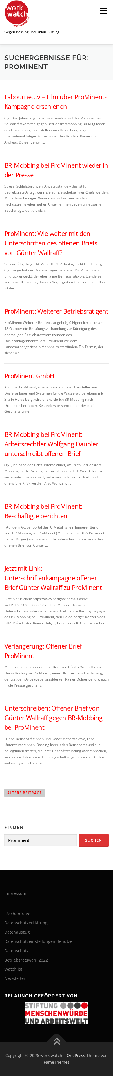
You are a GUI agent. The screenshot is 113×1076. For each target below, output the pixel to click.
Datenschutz (16, 950)
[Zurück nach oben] (56, 1041)
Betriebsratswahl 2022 (26, 960)
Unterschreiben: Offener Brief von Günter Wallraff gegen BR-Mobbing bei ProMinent (53, 718)
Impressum (15, 893)
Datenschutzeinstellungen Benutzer (39, 941)
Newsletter (14, 978)
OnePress (76, 1055)
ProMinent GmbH (29, 375)
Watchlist (13, 969)
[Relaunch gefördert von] (56, 1013)
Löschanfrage (17, 913)
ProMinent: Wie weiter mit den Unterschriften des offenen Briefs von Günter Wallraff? (50, 243)
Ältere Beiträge (24, 792)
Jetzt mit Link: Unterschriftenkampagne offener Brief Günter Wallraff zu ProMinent (53, 578)
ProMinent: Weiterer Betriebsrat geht (56, 311)
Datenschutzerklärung (26, 922)
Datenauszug (17, 932)
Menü (103, 10)
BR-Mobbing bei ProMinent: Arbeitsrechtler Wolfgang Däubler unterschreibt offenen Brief (51, 444)
